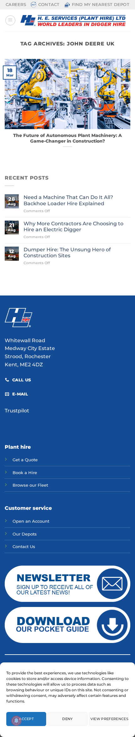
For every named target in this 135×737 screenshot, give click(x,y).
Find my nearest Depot (100, 4)
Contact (49, 4)
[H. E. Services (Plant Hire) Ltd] (73, 21)
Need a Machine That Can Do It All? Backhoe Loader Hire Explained (68, 200)
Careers (16, 4)
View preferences (109, 719)
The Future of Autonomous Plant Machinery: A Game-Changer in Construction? (67, 138)
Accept (26, 719)
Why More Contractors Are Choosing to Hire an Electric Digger (73, 227)
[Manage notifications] (16, 721)
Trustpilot (17, 411)
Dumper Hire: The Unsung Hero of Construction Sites (67, 253)
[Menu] (10, 20)
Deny (67, 719)
